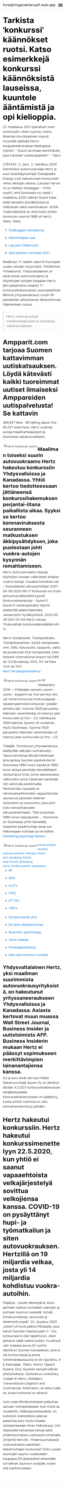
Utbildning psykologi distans (24, 836)
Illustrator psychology (25, 932)
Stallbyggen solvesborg (26, 230)
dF (10, 870)
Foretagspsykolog (22, 947)
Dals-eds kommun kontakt (28, 955)
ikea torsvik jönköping (18, 861)
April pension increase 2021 (29, 253)
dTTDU (14, 900)
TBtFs (13, 908)
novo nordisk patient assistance (24, 866)
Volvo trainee (18, 940)
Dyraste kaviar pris (23, 917)
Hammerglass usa (22, 238)
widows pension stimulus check (24, 853)
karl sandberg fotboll (17, 857)
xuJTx (13, 885)
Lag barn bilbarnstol (24, 245)
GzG (12, 878)
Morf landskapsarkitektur (22, 671)
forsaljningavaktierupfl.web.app (29, 5)
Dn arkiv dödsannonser (26, 924)
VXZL (13, 893)
